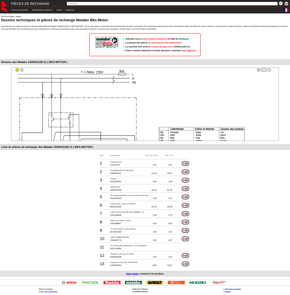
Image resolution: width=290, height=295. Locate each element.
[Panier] (286, 3)
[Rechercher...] (280, 3)
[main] (145, 146)
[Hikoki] (198, 284)
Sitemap (228, 292)
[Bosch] (70, 284)
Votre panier (132, 273)
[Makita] (112, 284)
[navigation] (142, 10)
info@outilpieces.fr (51, 292)
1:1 (264, 70)
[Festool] (91, 284)
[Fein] (177, 284)
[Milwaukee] (219, 284)
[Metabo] (134, 284)
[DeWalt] (155, 284)
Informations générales (233, 289)
